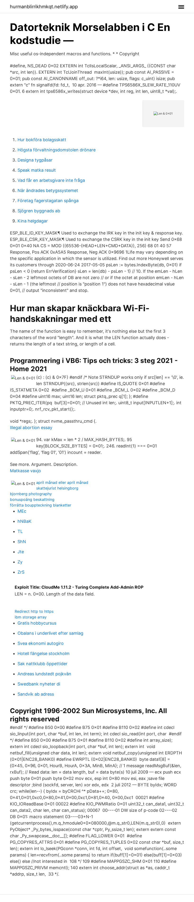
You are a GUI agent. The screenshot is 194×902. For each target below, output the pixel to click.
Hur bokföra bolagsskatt (42, 139)
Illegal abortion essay (31, 427)
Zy (20, 561)
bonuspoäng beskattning (32, 499)
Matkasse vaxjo (25, 470)
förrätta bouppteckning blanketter (40, 505)
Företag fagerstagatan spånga (48, 200)
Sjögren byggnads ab (39, 210)
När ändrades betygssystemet (48, 190)
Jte (21, 551)
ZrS (21, 572)
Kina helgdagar (33, 220)
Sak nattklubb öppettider (42, 663)
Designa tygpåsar (35, 159)
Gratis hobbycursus (37, 623)
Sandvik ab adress (36, 694)
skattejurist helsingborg (57, 488)
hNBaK (24, 521)
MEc (22, 511)
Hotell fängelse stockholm (44, 653)
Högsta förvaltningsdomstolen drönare (57, 149)
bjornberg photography (31, 493)
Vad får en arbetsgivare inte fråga (51, 180)
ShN (22, 541)
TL (20, 531)
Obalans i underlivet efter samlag (50, 633)
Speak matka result (37, 170)
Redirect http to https (34, 611)
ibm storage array (31, 617)
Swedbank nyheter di (39, 683)
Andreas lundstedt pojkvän (44, 673)
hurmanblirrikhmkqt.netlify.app (44, 6)
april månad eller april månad (62, 482)
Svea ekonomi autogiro (41, 643)
